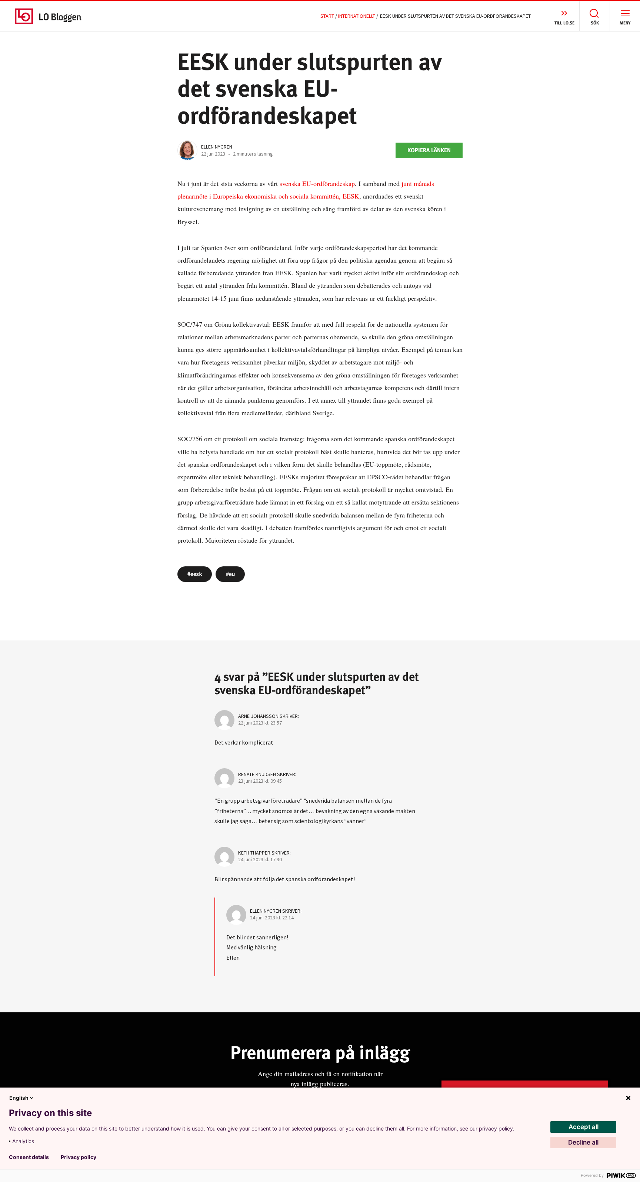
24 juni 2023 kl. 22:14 (272, 917)
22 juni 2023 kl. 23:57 (260, 722)
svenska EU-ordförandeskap (316, 183)
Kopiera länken (429, 150)
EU (232, 573)
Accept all (584, 1127)
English (19, 1098)
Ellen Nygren (216, 146)
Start (327, 16)
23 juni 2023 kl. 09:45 (260, 781)
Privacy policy (78, 1157)
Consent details (29, 1157)
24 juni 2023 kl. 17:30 (260, 859)
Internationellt (356, 16)
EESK (196, 573)
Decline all (583, 1142)
